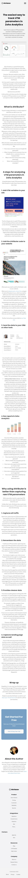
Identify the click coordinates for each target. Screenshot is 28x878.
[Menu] (25, 3)
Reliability (14, 805)
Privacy (12, 874)
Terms (7, 874)
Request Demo (14, 862)
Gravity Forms (14, 818)
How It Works (14, 797)
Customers (14, 802)
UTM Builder (14, 848)
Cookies (18, 874)
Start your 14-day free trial (9, 697)
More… (14, 826)
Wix (14, 824)
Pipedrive (14, 821)
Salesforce (14, 816)
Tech (14, 837)
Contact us (14, 864)
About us (14, 859)
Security (14, 808)
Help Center (14, 851)
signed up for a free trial (15, 291)
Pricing (14, 800)
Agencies (14, 835)
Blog (14, 846)
